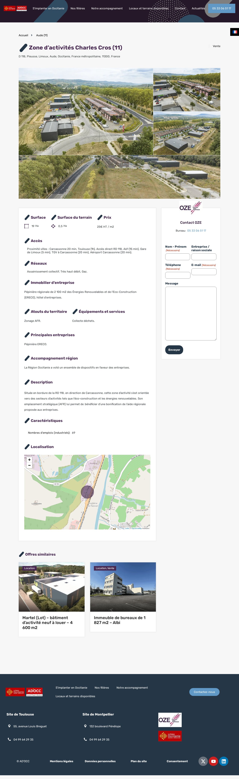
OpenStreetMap (137, 528)
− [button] (29, 465)
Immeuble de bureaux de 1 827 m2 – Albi (119, 620)
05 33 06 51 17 (221, 8)
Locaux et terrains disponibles (149, 8)
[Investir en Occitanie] (15, 9)
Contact (180, 8)
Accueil (23, 35)
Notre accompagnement (107, 8)
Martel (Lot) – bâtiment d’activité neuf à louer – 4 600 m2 (47, 622)
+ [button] (29, 459)
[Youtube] (213, 761)
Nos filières (78, 8)
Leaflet (127, 528)
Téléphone (173, 266)
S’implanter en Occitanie (48, 8)
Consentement (177, 761)
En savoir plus (51, 601)
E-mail (203, 265)
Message (171, 283)
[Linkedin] (223, 761)
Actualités (198, 8)
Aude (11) (42, 35)
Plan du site (139, 761)
